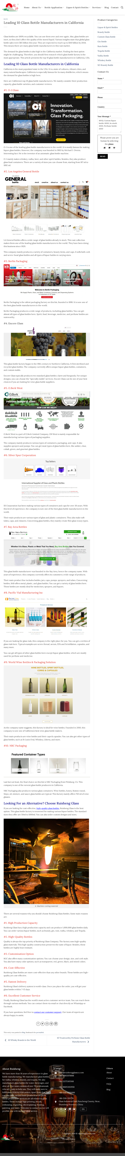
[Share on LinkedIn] (56, 1024)
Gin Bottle (102, 41)
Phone (100, 97)
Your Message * (104, 116)
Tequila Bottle (104, 51)
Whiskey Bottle (104, 60)
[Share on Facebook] (38, 1024)
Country (101, 107)
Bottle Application (53, 7)
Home (27, 7)
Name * (101, 78)
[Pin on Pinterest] (51, 1024)
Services (96, 7)
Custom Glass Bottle (106, 37)
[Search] (122, 7)
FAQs (108, 1084)
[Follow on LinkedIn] (70, 1109)
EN (83, 1109)
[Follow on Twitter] (65, 1109)
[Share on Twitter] (43, 1024)
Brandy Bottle (104, 32)
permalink (40, 1032)
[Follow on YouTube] (74, 1109)
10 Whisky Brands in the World (22, 1040)
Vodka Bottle (103, 55)
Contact (115, 7)
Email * (101, 88)
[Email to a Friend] (47, 1024)
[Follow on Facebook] (57, 1109)
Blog (106, 7)
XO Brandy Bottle (105, 65)
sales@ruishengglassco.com (71, 1072)
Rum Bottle (103, 46)
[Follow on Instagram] (61, 1109)
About (109, 1072)
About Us (36, 7)
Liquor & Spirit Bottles (77, 7)
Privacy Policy (68, 1139)
